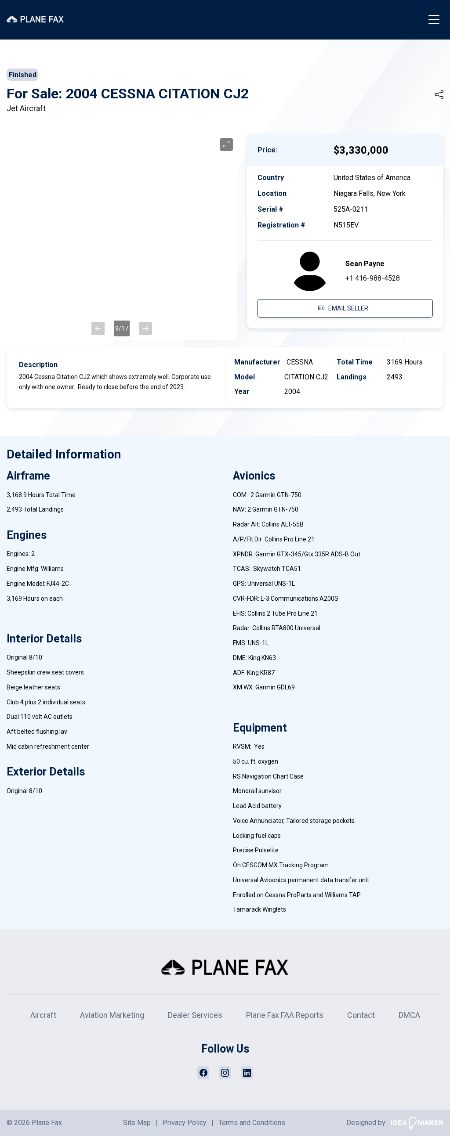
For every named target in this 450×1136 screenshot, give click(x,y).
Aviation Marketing (112, 1015)
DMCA (409, 1015)
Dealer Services (195, 1015)
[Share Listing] (439, 94)
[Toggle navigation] (433, 20)
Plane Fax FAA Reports (284, 1015)
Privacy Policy (185, 1122)
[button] (98, 328)
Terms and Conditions (251, 1122)
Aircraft (43, 1015)
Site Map (137, 1122)
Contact (361, 1015)
